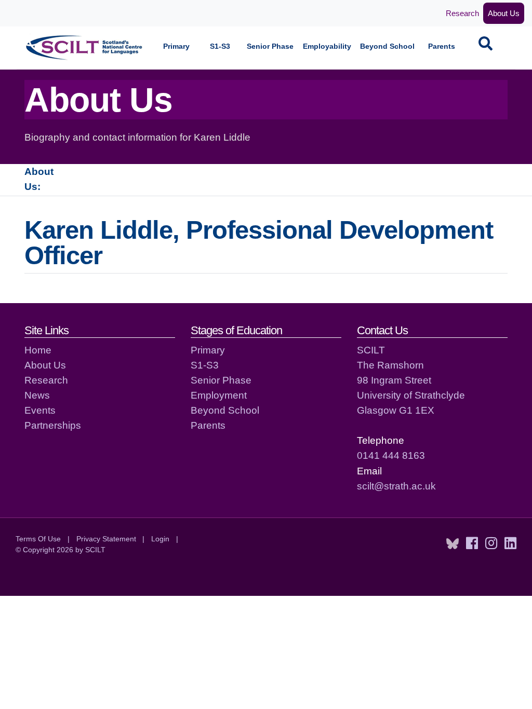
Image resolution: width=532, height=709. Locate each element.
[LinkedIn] (510, 543)
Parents (441, 46)
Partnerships (52, 425)
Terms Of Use (38, 539)
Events (40, 410)
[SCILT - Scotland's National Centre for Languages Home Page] (84, 47)
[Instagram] (491, 543)
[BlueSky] (452, 543)
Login (160, 539)
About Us (504, 13)
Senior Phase (270, 46)
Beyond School (387, 46)
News (37, 395)
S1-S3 (220, 46)
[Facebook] (472, 543)
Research (462, 13)
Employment (219, 395)
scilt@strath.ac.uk (396, 486)
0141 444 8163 (391, 455)
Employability (327, 46)
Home (37, 350)
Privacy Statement (106, 539)
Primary (176, 46)
